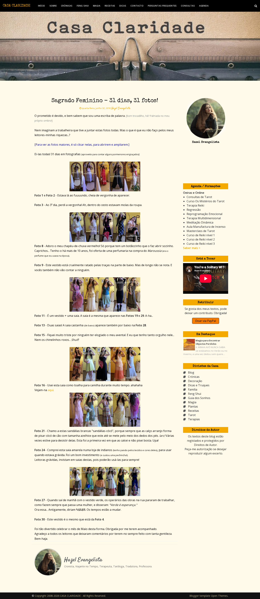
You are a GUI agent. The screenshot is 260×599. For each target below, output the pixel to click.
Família (192, 389)
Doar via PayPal (205, 321)
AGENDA (204, 5)
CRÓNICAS (67, 5)
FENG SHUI (83, 5)
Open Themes (219, 595)
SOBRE (53, 5)
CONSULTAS (188, 5)
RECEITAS (110, 5)
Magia (192, 402)
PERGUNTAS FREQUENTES (162, 5)
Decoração (195, 381)
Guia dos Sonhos (199, 398)
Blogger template (199, 595)
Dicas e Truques (198, 385)
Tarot (192, 415)
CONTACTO (137, 5)
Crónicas (194, 377)
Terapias (194, 419)
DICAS (122, 5)
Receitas (193, 411)
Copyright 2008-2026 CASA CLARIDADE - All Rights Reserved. (70, 595)
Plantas (193, 406)
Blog (191, 372)
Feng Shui (194, 394)
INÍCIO (41, 5)
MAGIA (97, 5)
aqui (50, 390)
